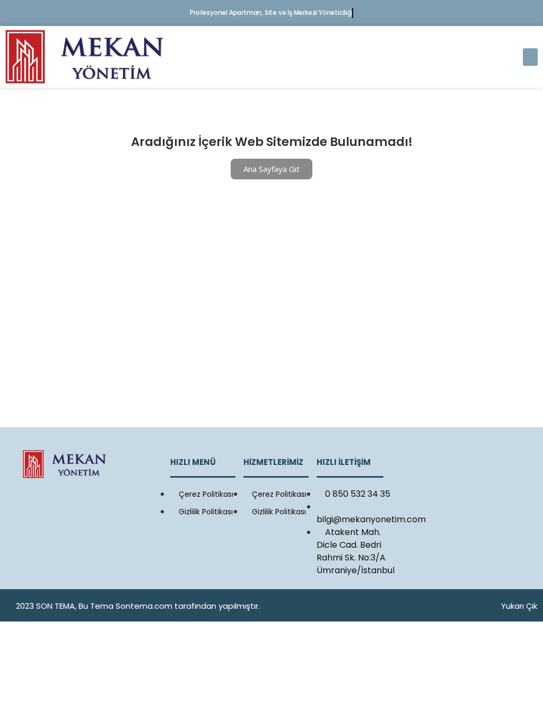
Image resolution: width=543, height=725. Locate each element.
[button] (530, 57)
